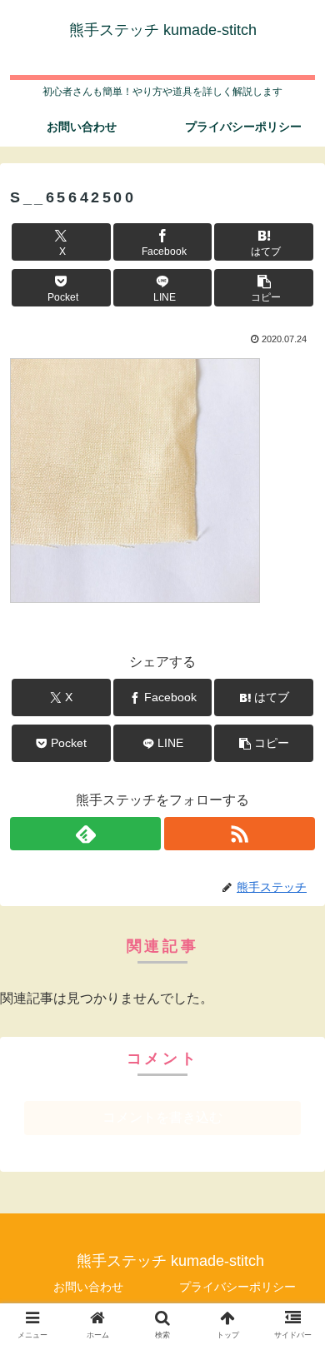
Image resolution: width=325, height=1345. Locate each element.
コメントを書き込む (162, 1117)
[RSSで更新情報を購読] (239, 833)
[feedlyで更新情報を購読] (85, 833)
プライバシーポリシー (237, 1286)
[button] (263, 287)
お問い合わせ (88, 1286)
